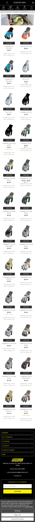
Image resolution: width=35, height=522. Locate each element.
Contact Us (17, 476)
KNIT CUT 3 (26, 79)
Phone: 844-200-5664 (17, 469)
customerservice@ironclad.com (17, 472)
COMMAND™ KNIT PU (26, 112)
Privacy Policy (29, 507)
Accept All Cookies (17, 519)
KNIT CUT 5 (9, 112)
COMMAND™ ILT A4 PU (9, 310)
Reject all (17, 515)
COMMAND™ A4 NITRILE (26, 310)
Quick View (9, 43)
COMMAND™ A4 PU (26, 277)
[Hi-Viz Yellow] (27, 147)
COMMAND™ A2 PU (26, 143)
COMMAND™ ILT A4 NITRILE (9, 343)
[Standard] (26, 83)
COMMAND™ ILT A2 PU (26, 178)
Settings (17, 511)
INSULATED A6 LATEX (26, 46)
